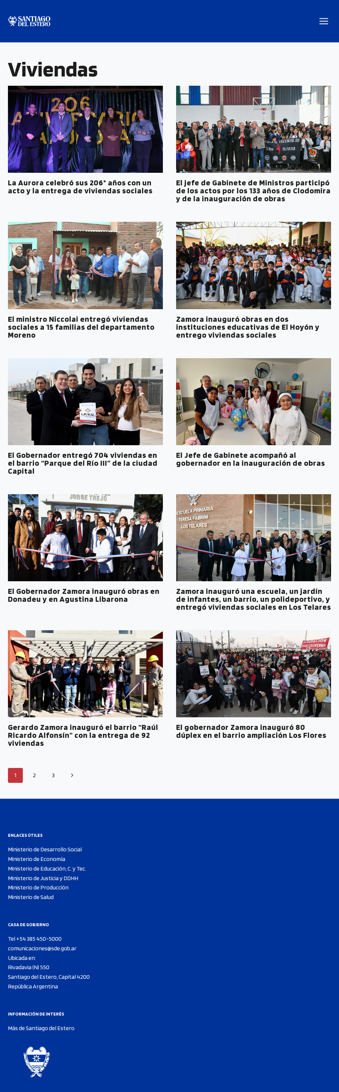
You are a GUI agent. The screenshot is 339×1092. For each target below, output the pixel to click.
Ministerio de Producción (38, 887)
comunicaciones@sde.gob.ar (42, 948)
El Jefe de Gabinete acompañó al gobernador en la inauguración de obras (250, 459)
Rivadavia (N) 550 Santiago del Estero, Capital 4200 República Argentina (49, 977)
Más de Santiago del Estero (41, 1027)
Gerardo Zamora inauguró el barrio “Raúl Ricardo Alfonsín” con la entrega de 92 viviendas (83, 735)
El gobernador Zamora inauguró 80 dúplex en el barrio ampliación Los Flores (251, 731)
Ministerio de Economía (36, 858)
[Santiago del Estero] (29, 21)
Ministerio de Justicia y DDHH (43, 878)
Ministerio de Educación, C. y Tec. (47, 868)
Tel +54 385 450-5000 (35, 938)
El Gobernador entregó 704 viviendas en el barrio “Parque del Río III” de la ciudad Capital (83, 463)
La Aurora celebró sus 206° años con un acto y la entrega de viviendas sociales (80, 186)
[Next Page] (72, 775)
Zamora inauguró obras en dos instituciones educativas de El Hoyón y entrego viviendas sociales (247, 327)
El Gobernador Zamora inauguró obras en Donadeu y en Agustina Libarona (84, 595)
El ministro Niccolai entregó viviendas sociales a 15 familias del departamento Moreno (81, 327)
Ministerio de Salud (31, 896)
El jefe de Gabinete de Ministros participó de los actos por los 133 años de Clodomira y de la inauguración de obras (253, 190)
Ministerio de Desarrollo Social (45, 849)
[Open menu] (324, 21)
